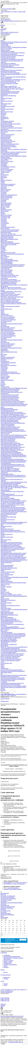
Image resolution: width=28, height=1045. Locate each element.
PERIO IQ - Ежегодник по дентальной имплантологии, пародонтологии (10, 295)
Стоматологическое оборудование (9, 231)
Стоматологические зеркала (8, 227)
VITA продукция (14, 243)
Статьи (2, 981)
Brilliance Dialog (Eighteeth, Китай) (9, 239)
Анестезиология (5, 364)
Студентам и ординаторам (7, 318)
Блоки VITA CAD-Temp (7, 270)
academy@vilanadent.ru (13, 887)
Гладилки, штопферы (6, 170)
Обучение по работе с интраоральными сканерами (13, 47)
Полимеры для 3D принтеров (8, 56)
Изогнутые (3, 176)
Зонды (2, 173)
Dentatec (3, 84)
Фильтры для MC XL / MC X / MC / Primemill (12, 89)
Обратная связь (4, 378)
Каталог (3, 40)
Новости (3, 356)
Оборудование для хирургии (8, 145)
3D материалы (4, 278)
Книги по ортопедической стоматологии (11, 302)
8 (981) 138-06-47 (5, 32)
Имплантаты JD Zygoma (7, 111)
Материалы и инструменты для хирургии (11, 130)
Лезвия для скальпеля (6, 142)
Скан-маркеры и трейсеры (7, 121)
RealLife (3, 251)
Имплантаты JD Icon (6, 103)
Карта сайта (20, 1016)
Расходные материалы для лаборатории (11, 280)
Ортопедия (3, 325)
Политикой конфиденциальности (16, 1042)
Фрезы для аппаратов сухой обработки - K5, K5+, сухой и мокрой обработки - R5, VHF (13, 80)
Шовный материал (5, 138)
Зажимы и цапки (5, 172)
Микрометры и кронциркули (8, 184)
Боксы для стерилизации (7, 169)
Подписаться (23, 939)
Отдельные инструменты (7, 126)
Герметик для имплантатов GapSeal (10, 144)
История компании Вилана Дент (9, 372)
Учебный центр (5, 314)
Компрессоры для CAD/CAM (8, 71)
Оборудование (4, 368)
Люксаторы (3, 186)
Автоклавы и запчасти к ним (8, 233)
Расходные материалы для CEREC (9, 83)
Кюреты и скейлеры (6, 189)
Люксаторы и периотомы (7, 185)
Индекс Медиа (4, 286)
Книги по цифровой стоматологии (9, 300)
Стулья (2, 307)
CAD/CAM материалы (6, 267)
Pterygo (2, 99)
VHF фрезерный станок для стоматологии (11, 70)
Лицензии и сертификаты (7, 380)
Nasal (2, 97)
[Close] (1, 1033)
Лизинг (2, 381)
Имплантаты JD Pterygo (7, 101)
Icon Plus (3, 107)
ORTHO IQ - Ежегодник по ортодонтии (11, 287)
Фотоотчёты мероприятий (18, 671)
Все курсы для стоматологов (8, 317)
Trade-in (3, 313)
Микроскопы (4, 240)
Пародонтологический (6, 197)
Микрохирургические (6, 180)
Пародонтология (5, 326)
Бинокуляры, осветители (7, 237)
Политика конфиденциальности (9, 1016)
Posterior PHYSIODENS (7, 263)
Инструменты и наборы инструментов (10, 123)
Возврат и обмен (5, 377)
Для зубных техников (6, 321)
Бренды (2, 310)
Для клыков (4, 219)
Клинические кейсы (6, 346)
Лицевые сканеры (5, 50)
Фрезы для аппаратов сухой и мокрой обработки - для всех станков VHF (12, 502)
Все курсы (10, 315)
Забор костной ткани (6, 135)
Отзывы (3, 382)
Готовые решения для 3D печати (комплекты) (12, 55)
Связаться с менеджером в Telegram (13, 889)
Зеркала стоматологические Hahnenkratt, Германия (13, 156)
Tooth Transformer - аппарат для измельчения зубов (13, 152)
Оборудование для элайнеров (8, 63)
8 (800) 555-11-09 (14, 21)
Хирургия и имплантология (8, 327)
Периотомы (4, 188)
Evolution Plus (4, 94)
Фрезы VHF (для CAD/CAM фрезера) (10, 72)
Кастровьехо (4, 177)
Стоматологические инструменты (9, 154)
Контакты (3, 384)
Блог (2, 353)
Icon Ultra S (3, 105)
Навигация (3, 113)
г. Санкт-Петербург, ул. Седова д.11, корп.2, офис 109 (14, 695)
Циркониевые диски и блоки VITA (10, 275)
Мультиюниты (4, 117)
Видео (7, 350)
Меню (13, 8)
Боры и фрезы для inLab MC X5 (9, 86)
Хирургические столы (6, 309)
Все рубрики (4, 354)
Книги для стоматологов (20, 284)
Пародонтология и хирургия (8, 141)
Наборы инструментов (6, 125)
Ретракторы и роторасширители (9, 195)
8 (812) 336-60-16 (5, 21)
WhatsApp (3, 1004)
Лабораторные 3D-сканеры (7, 51)
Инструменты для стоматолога (8, 365)
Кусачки (3, 182)
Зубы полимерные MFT (7, 259)
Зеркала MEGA (4, 160)
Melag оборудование (6, 232)
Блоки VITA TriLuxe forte (7, 274)
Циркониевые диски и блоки (8, 252)
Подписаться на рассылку (7, 951)
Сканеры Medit (4, 44)
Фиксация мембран (5, 137)
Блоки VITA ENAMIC (6, 271)
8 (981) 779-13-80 (5, 999)
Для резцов (3, 224)
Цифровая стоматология (20, 42)
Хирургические (5, 211)
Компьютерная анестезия (7, 236)
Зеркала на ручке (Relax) (7, 161)
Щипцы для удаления (6, 215)
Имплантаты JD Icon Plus (7, 109)
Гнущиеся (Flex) (5, 168)
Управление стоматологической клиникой (11, 323)
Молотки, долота (5, 207)
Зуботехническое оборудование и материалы (12, 266)
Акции (2, 311)
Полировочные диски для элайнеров (10, 64)
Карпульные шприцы (6, 203)
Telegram (3, 1005)
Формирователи (5, 118)
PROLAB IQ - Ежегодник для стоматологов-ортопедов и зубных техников (12, 297)
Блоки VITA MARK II (6, 272)
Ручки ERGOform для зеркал (8, 166)
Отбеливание (4, 366)
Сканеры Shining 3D (6, 46)
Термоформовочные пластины (8, 283)
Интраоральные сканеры (7, 43)
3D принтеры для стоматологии (9, 54)
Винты (2, 119)
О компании (4, 369)
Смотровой (3, 200)
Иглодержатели (5, 174)
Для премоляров (5, 223)
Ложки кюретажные (6, 204)
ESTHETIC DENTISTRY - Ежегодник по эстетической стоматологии (11, 292)
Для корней (3, 220)
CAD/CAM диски (5, 268)
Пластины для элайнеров (7, 66)
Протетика (3, 114)
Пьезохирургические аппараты (8, 146)
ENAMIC (3, 248)
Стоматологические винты (7, 134)
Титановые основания (6, 122)
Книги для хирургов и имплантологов (10, 299)
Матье (2, 178)
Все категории (5, 386)
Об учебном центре (17, 330)
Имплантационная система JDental (9, 93)
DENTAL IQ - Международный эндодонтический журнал (14, 648)
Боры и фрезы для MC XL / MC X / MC (10, 87)
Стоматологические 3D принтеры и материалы (13, 52)
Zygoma (3, 110)
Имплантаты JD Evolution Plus (8, 95)
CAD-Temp (3, 250)
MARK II (3, 247)
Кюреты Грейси (5, 190)
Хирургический (5, 199)
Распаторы (3, 201)
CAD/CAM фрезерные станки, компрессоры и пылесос (12, 415)
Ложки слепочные (5, 205)
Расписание (11, 331)
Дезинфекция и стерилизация (8, 362)
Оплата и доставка (5, 376)
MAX (2, 1006)
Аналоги (3, 115)
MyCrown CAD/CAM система (8, 82)
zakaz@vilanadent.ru (6, 19)
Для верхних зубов (5, 216)
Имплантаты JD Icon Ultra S (8, 106)
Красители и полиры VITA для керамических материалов (14, 435)
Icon (2, 102)
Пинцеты (3, 213)
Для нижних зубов (5, 217)
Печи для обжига (5, 90)
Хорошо (3, 1043)
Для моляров (4, 221)
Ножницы (3, 208)
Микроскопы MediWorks (7, 241)
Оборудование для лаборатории (9, 279)
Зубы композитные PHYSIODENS (9, 260)
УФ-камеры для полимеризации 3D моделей (12, 59)
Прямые (3, 181)
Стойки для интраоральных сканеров (10, 306)
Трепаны (3, 133)
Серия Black (4, 164)
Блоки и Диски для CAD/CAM (8, 244)
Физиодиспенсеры (5, 148)
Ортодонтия (4, 322)
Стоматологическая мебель (7, 424)
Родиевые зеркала (5, 157)
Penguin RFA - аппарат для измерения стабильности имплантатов (13, 553)
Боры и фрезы (4, 131)
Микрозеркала (4, 162)
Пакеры (3, 212)
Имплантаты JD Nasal (6, 98)
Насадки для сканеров (6, 48)
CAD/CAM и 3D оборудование (8, 276)
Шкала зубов (4, 258)
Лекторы (6, 978)
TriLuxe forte (4, 245)
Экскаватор (3, 193)
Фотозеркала (4, 165)
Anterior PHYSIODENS (6, 262)
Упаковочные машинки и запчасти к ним (11, 235)
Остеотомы (3, 192)
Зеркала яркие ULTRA (6, 158)
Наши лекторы (13, 351)
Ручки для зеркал (5, 228)
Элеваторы (3, 225)
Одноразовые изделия (6, 140)
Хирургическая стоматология (8, 319)
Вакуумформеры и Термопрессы (9, 282)
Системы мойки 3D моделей (8, 58)
